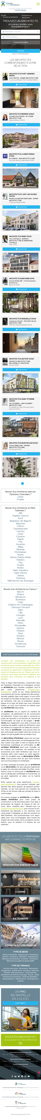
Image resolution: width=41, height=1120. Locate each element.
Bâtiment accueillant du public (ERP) (20, 961)
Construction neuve (10, 968)
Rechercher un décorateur (27, 16)
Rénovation (23, 968)
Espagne (10, 1061)
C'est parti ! (20, 1003)
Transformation (31, 973)
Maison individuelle (10, 955)
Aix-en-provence (19, 1054)
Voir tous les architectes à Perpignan (20, 655)
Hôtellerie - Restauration (28, 957)
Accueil (3, 15)
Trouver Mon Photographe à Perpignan (16, 1106)
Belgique (5, 1061)
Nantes (16, 1056)
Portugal (32, 1061)
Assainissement (8, 979)
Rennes (28, 1056)
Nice (12, 1056)
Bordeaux (32, 1054)
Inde (28, 1061)
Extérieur (24, 959)
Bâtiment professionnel (11, 959)
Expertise (35, 970)
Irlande (24, 1061)
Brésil (36, 1061)
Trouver (20, 51)
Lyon (7, 1054)
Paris (4, 1054)
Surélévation (17, 970)
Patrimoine (34, 959)
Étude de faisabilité (29, 977)
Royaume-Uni (17, 1061)
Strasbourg (22, 1056)
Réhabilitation (20, 979)
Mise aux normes (17, 973)
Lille (37, 1054)
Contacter (22, 84)
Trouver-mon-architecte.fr (12, 808)
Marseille (12, 1054)
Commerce (14, 957)
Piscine (30, 975)
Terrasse (6, 973)
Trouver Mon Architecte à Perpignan (12, 1087)
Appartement (23, 955)
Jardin (36, 975)
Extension (26, 970)
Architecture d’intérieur (12, 977)
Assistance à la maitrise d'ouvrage (14, 975)
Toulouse (27, 1054)
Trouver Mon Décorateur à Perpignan (12, 1097)
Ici (20, 1043)
